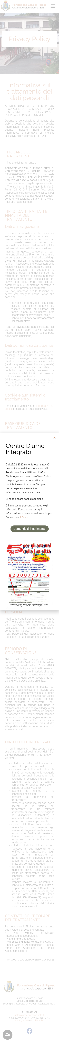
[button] (54, 437)
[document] (29, 521)
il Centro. (25, 517)
